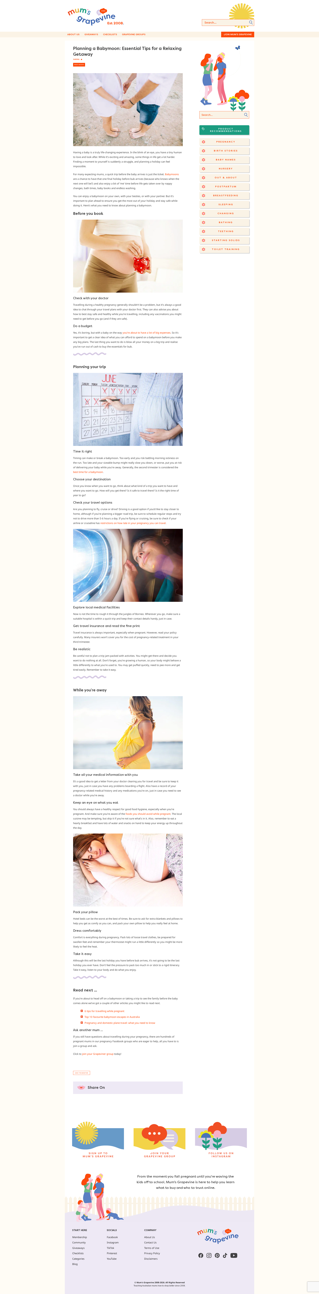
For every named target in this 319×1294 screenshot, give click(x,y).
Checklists (110, 34)
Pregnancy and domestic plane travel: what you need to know (120, 1022)
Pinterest (112, 1253)
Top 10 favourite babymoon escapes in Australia (112, 1016)
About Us (73, 34)
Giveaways (91, 34)
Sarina (76, 59)
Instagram (113, 1242)
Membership (79, 1237)
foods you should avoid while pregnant (148, 813)
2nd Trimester (81, 1073)
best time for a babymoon (88, 472)
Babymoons (172, 174)
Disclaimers (151, 1258)
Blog (75, 1264)
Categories (78, 1258)
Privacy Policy (152, 1253)
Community (79, 1242)
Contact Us (150, 1242)
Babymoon (79, 64)
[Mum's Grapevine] (106, 15)
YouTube (111, 1258)
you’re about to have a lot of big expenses (146, 332)
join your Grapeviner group (97, 1053)
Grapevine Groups (133, 34)
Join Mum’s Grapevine (238, 34)
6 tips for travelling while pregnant (104, 1011)
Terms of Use (151, 1248)
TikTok (110, 1248)
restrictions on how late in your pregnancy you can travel (133, 523)
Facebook (112, 1237)
